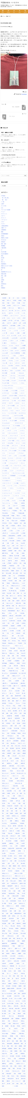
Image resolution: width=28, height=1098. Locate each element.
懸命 (9, 700)
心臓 (23, 680)
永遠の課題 (9, 790)
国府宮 (18, 600)
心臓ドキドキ (16, 685)
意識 (12, 695)
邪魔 (10, 1023)
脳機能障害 (13, 943)
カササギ (4, 403)
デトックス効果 (12, 450)
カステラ (11, 403)
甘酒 (7, 828)
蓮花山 (3, 981)
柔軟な (19, 750)
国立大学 (24, 600)
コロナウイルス (5, 415)
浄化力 (14, 803)
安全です (4, 650)
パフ (11, 465)
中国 (8, 520)
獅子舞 (14, 825)
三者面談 (23, 505)
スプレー (4, 440)
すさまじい (4, 345)
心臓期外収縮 (5, 688)
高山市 (3, 1076)
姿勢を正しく (5, 635)
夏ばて (18, 610)
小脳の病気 (3, 247)
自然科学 (4, 963)
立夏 (14, 898)
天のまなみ (3, 239)
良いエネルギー (22, 966)
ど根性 (23, 353)
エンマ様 (14, 400)
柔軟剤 (24, 750)
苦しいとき (4, 976)
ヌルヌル (4, 458)
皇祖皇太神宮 (19, 848)
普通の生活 (12, 738)
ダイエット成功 (5, 445)
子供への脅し (22, 638)
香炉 (24, 1068)
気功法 (3, 780)
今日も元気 (4, 540)
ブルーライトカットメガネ (18, 473)
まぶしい (4, 365)
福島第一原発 (23, 883)
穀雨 (24, 890)
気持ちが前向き (20, 780)
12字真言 (3, 195)
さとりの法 (4, 205)
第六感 (10, 903)
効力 (25, 573)
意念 (7, 695)
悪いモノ (12, 693)
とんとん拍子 (5, 353)
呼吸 (18, 593)
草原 (22, 976)
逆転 (14, 1013)
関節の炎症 (4, 1036)
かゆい (24, 325)
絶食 (7, 913)
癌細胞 (15, 840)
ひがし (17, 358)
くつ (10, 330)
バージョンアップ (13, 463)
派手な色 (18, 800)
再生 (18, 565)
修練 (15, 550)
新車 (16, 725)
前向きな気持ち (5, 570)
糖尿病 (17, 906)
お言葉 (24, 323)
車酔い (9, 1011)
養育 (14, 1068)
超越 (25, 998)
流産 (24, 800)
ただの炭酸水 (14, 348)
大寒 (8, 623)
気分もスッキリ (5, 775)
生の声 (16, 828)
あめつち (11, 313)
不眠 (3, 518)
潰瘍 (24, 810)
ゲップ (23, 410)
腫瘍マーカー (21, 946)
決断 (24, 790)
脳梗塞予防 (4, 943)
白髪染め (4, 848)
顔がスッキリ (5, 1056)
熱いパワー (4, 820)
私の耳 (17, 888)
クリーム (16, 408)
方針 (20, 725)
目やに (15, 855)
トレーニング (12, 453)
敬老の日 (10, 718)
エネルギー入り (22, 395)
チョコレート (14, 448)
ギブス (3, 408)
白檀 (16, 845)
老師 (9, 923)
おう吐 (3, 318)
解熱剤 (3, 988)
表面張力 (15, 983)
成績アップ (18, 700)
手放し (14, 705)
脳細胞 (22, 943)
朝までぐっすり (21, 743)
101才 (24, 303)
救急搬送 (17, 715)
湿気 (12, 810)
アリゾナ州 (12, 378)
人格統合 (4, 535)
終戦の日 (22, 908)
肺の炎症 (16, 931)
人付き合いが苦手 (15, 533)
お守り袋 (10, 320)
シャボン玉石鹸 (5, 428)
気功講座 (11, 780)
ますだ (23, 363)
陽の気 (3, 1041)
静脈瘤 (20, 1046)
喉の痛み (9, 598)
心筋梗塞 (17, 680)
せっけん (11, 345)
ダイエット (3, 217)
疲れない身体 (5, 835)
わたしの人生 (22, 375)
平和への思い (11, 668)
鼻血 (22, 1083)
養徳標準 (4, 1068)
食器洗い (11, 1063)
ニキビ (15, 455)
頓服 (11, 1051)
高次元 (12, 1076)
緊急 (25, 913)
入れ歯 (3, 563)
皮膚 (25, 848)
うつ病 (2, 201)
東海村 (3, 750)
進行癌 (3, 1016)
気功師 (16, 778)
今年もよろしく (21, 538)
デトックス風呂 (22, 450)
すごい (22, 343)
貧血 (24, 996)
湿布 (8, 810)
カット (23, 403)
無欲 (3, 815)
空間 (8, 895)
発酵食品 (11, 843)
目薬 (25, 855)
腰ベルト (11, 948)
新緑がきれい (5, 725)
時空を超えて (11, 735)
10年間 (14, 300)
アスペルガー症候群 (5, 209)
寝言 (18, 655)
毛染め (11, 770)
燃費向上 (17, 820)
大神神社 (23, 623)
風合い (8, 1061)
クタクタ (10, 408)
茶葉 (14, 976)
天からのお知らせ (13, 628)
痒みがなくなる (13, 838)
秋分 (10, 890)
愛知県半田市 (18, 695)
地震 (3, 605)
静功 (2, 285)
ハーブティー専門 (22, 460)
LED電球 (4, 308)
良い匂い (12, 968)
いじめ (23, 313)
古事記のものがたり (15, 585)
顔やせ (3, 1058)
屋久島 (23, 663)
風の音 (3, 1061)
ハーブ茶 (4, 463)
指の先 (9, 710)
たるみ (11, 350)
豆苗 (3, 996)
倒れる (20, 550)
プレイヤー (4, 475)
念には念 (4, 690)
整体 (24, 718)
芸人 (24, 971)
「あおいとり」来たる (7, 147)
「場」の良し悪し (5, 197)
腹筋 (7, 951)
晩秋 (23, 735)
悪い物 (23, 693)
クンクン (23, 408)
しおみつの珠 (23, 338)
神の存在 (10, 870)
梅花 (14, 753)
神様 (24, 870)
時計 (18, 735)
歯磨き (16, 763)
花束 (15, 971)
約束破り (23, 906)
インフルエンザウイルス (7, 385)
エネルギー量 (16, 398)
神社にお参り (13, 880)
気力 (23, 775)
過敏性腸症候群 (5, 1018)
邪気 (9, 1021)
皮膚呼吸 (13, 850)
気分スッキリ (16, 775)
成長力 (24, 700)
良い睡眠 (4, 971)
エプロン (23, 398)
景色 (2, 255)
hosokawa (24, 94)
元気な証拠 (23, 558)
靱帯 (25, 1046)
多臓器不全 (4, 615)
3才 (13, 298)
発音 (17, 843)
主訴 (21, 523)
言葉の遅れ (18, 988)
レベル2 (4, 498)
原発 (20, 580)
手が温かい (11, 703)
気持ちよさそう (5, 785)
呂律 (14, 593)
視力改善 (8, 986)
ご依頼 (17, 333)
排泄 (21, 713)
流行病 (3, 803)
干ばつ (3, 668)
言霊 (25, 988)
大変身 (24, 620)
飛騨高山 (4, 1063)
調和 (15, 993)
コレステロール (22, 413)
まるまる (17, 365)
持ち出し (4, 710)
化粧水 (9, 578)
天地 (3, 633)
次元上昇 (14, 755)
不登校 (24, 515)
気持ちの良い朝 (18, 783)
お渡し (3, 323)
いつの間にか (5, 315)
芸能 (3, 973)
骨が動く (8, 1071)
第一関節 (4, 903)
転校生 (23, 1011)
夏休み (3, 613)
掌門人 (15, 713)
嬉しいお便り (21, 635)
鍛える (3, 1028)
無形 (21, 813)
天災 (8, 633)
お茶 (20, 323)
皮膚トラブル (5, 850)
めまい (11, 370)
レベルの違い (21, 498)
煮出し (16, 818)
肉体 (24, 926)
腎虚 (14, 946)
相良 (11, 860)
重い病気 (13, 1026)
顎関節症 (3, 287)
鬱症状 (8, 1081)
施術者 (3, 728)
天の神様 (12, 630)
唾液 (25, 595)
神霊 (25, 880)
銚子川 (23, 1026)
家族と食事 (22, 650)
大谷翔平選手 (5, 625)
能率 (10, 938)
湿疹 (16, 810)
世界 (3, 520)
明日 (8, 733)
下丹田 (23, 508)
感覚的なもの (15, 698)
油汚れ (13, 793)
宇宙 (25, 643)
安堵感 (10, 650)
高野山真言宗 (11, 1078)
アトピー (3, 211)
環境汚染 (3, 267)
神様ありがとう (5, 873)
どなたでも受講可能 (15, 353)
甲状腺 (3, 833)
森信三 (19, 753)
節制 (3, 906)
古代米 (23, 585)
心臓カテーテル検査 (6, 685)
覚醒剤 (20, 986)
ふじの (16, 360)
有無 (8, 743)
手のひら (18, 703)
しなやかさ (4, 340)
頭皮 (25, 1051)
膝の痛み (12, 951)
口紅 (8, 585)
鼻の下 (3, 1083)
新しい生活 (12, 720)
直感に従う (9, 858)
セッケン (24, 440)
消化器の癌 (9, 805)
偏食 (25, 550)
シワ (3, 430)
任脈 (8, 543)
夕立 (16, 613)
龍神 (3, 1086)
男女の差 (10, 833)
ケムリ (12, 410)
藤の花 (23, 981)
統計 (3, 913)
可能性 (11, 588)
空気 (3, 895)
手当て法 (8, 705)
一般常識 (23, 503)
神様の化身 (14, 878)
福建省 (3, 885)
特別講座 (22, 823)
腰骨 (24, 948)
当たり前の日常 (22, 673)
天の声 (22, 628)
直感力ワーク (5, 860)
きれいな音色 (22, 328)
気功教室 (23, 778)
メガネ (3, 485)
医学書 (15, 578)
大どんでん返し (20, 618)
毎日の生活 (14, 768)
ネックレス (10, 458)
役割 (8, 675)
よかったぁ (12, 375)
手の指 (23, 703)
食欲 (11, 1066)
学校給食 (4, 643)
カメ (18, 405)
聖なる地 (13, 926)
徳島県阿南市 (5, 678)
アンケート (14, 383)
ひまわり (4, 360)
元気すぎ (4, 558)
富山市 (3, 655)
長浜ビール (15, 1031)
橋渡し (3, 755)
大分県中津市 (12, 620)
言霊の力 (4, 991)
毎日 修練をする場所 (7, 132)
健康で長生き (5, 553)
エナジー (23, 393)
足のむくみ (11, 1001)
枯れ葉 (13, 750)
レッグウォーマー (6, 495)
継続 (11, 913)
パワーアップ (15, 468)
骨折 (3, 1073)
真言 (9, 863)
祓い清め (20, 868)
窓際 (10, 898)
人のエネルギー (21, 528)
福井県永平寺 (14, 883)
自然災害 (23, 961)
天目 (13, 633)
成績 (13, 700)
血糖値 (9, 983)
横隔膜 (24, 753)
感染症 (8, 698)
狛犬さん (4, 825)
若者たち (16, 973)
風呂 (13, 1061)
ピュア (11, 470)
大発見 (17, 623)
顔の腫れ (24, 1056)
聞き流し (19, 926)
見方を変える (23, 983)
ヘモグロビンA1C (6, 478)
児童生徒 (23, 560)
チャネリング (5, 448)
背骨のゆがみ (11, 936)
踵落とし (10, 1006)
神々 (25, 868)
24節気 (19, 300)
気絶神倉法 (3, 263)
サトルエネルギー (6, 423)
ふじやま (23, 360)
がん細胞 (4, 328)
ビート (23, 468)
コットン (4, 413)
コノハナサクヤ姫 (12, 413)
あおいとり (4, 310)
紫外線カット (13, 908)
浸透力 (3, 805)
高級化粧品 (23, 1076)
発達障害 (4, 843)
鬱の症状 (23, 1078)
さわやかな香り (5, 338)
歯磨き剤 (23, 763)
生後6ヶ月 (11, 830)
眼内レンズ (4, 865)
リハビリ (19, 490)
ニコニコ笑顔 (22, 455)
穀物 (19, 890)
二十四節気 (12, 525)
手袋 (3, 708)
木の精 (3, 745)
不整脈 (12, 515)
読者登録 (22, 991)
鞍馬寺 (15, 1048)
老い (19, 921)
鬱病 (3, 1081)
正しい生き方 (22, 755)
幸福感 (3, 670)
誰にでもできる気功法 (7, 993)
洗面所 (11, 800)
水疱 (3, 790)
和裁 (7, 595)
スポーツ (3, 215)
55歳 (8, 303)
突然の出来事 (15, 895)
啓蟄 (3, 598)
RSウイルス (11, 308)
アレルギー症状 (5, 383)
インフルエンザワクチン (7, 388)
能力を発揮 (4, 938)
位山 (17, 543)
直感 (3, 858)
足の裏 (16, 1003)
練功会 (13, 916)
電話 (22, 1043)
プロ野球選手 (13, 475)
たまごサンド (5, 350)
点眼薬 (16, 813)
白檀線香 (23, 845)
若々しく (9, 973)
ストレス (23, 433)
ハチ (25, 458)
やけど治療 (4, 373)
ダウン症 (23, 445)
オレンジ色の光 (21, 400)
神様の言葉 (3, 273)
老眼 (13, 923)
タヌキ (23, 443)
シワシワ (9, 430)
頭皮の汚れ (4, 1053)
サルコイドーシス (6, 425)
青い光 (3, 1046)
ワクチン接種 (22, 500)
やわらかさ (21, 373)
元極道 (23, 555)
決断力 (3, 793)
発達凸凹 (23, 840)
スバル (3, 438)
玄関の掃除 (20, 825)
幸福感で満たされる (13, 670)
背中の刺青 (23, 933)
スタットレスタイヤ (12, 433)
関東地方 (14, 1033)
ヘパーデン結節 (21, 475)
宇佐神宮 (20, 643)
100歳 (18, 303)
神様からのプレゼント (7, 875)
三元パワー (15, 505)
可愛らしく (4, 588)
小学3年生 (19, 658)
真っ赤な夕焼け (22, 860)
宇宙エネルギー (21, 648)
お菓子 (2, 203)
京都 (3, 528)
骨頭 (15, 1073)
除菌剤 (9, 1038)
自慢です (10, 961)
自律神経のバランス (21, 958)
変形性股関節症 (11, 610)
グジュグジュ (5, 410)
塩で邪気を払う (10, 608)
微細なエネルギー (16, 675)
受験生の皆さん (15, 583)
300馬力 (9, 305)
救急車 (23, 715)
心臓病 (12, 688)
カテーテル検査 (11, 405)
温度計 (20, 808)
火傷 (7, 813)
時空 (3, 735)
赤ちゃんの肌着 (17, 998)
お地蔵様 (4, 320)
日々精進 (10, 728)
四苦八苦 (4, 600)
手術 (24, 705)
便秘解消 (4, 550)
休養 (13, 543)
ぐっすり (23, 330)
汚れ (15, 790)
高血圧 (3, 1078)
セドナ (3, 443)
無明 (25, 813)
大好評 (3, 623)
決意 (20, 790)
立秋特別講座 (13, 901)
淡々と (3, 808)
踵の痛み (4, 1006)
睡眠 (10, 865)
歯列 (3, 763)
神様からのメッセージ (20, 875)
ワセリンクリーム (6, 503)
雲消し (3, 1043)
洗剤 (3, 795)
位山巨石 (23, 543)
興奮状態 (12, 966)
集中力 (8, 1041)
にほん (14, 355)
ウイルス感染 (14, 390)
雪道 (25, 1041)
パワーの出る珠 (5, 468)
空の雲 (23, 893)
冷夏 (9, 568)
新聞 (11, 725)
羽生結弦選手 (5, 921)
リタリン (12, 488)
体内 (13, 545)
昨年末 (24, 733)
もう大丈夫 (17, 370)
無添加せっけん (15, 815)
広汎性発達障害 (13, 673)
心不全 (24, 678)
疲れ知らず (13, 835)
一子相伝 (15, 503)
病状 (7, 838)
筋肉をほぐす (22, 903)
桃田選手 (9, 753)
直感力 (15, 858)
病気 (3, 838)
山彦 (10, 665)
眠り (14, 863)
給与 (24, 911)
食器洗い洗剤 (5, 1066)
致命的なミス (5, 966)
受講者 (8, 583)
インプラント (20, 388)
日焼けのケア (5, 730)
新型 (18, 720)
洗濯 (14, 795)
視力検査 (14, 986)
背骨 (3, 936)
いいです (17, 313)
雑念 (13, 1041)
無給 (3, 818)
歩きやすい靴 (5, 760)
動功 (10, 575)
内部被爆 (4, 565)
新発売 (23, 723)
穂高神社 (4, 893)
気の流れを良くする (21, 773)
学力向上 (14, 640)
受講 (3, 583)
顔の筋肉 (18, 1056)
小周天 (13, 658)
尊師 (3, 658)
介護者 (24, 540)
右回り (17, 588)
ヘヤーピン (18, 478)
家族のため (4, 653)
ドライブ (4, 455)
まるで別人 (10, 365)
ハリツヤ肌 (4, 460)
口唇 (3, 585)
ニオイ (10, 455)
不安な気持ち (5, 513)
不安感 (13, 513)
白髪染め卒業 (11, 848)
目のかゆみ (12, 853)
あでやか (24, 310)
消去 (22, 805)
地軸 (24, 603)
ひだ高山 (23, 358)
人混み (24, 535)
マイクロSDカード (6, 480)
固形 (13, 600)
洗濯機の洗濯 (14, 798)
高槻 (8, 1076)
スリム (17, 440)
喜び (21, 598)
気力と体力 (4, 778)
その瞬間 (24, 345)
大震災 (3, 628)
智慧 (3, 740)
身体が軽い (16, 1006)
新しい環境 (4, 720)
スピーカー (22, 438)
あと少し (4, 313)
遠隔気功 (24, 1018)
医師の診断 (22, 578)
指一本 (20, 710)
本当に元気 (17, 745)
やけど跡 (13, 373)
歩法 (2, 259)
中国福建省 (22, 520)
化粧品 (2, 235)
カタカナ (17, 403)
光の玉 (3, 560)
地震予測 (8, 605)
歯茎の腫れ (11, 765)
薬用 (9, 981)
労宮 (21, 573)
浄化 (9, 803)
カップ (3, 405)
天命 (24, 630)
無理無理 (23, 815)
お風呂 (18, 325)
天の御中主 (4, 630)
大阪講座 (13, 625)
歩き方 (12, 760)
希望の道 (23, 665)
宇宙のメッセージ (19, 645)
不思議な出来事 (5, 515)
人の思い (11, 530)
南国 (16, 580)
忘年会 (18, 688)
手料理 (19, 705)
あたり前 (11, 310)
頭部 (11, 1053)
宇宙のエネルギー (6, 645)
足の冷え (18, 1001)
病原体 (23, 835)
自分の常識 (4, 956)
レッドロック (16, 495)
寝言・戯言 (3, 243)
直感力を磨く (22, 858)
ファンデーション (21, 470)
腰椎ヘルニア (18, 948)
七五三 (3, 505)
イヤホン (23, 383)
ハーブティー (12, 460)
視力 (3, 986)
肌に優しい (4, 928)
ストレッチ (4, 435)
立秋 (7, 901)
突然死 (23, 895)
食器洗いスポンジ (21, 1063)
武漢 (11, 758)
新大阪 (23, 720)
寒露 (9, 655)
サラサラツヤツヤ (19, 423)
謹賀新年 (24, 993)
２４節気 (16, 1086)
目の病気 (10, 855)
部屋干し (23, 1023)
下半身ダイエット (6, 510)
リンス (23, 493)
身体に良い (4, 1008)
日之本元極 (3, 251)
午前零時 (4, 580)
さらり (24, 335)
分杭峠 (13, 568)
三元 (9, 505)
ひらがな (11, 360)
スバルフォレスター (12, 438)
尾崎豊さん (12, 663)
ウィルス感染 (5, 390)
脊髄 (14, 938)
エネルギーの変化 (13, 395)
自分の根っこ (22, 956)
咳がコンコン (13, 595)
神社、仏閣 (3, 275)
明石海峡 (13, 733)
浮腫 (19, 803)
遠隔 (12, 1018)
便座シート (23, 548)
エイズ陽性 (14, 393)
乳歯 (3, 525)
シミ (24, 425)
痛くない (21, 838)
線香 (9, 916)
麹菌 (24, 1081)
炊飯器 (11, 813)
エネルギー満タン (6, 398)
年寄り (17, 668)
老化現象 (4, 923)
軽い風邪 (4, 1013)
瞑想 (19, 865)
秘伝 (15, 890)
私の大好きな (5, 888)
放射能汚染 (9, 715)
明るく (3, 733)
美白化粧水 (11, 918)
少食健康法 (16, 660)
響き (20, 1048)
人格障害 (19, 535)
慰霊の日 (4, 700)
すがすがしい (14, 343)
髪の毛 (17, 1078)
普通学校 (19, 738)
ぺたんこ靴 (4, 363)
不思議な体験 (21, 513)
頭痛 (21, 1051)
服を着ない (13, 743)
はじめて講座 (5, 358)
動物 (2, 231)
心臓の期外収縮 (14, 683)
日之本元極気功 (4, 253)
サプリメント (4, 213)
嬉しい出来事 (5, 638)
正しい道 (4, 758)
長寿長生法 (3, 283)
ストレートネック (14, 435)
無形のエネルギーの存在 (6, 265)
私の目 (12, 888)
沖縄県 (8, 793)
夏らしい (24, 610)
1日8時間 (4, 298)
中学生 (10, 523)
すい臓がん (22, 340)
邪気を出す (15, 1021)
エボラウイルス (5, 400)
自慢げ (3, 961)
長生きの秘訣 (5, 1033)
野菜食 (18, 1026)
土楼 (3, 603)
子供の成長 (13, 638)
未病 (12, 745)
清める (11, 808)
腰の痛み (4, 948)
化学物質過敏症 (4, 233)
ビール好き (4, 470)
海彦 (24, 803)
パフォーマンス (17, 465)
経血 (20, 911)
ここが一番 (4, 333)
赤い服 (10, 998)
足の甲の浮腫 (10, 1003)
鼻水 (13, 1083)
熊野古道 (23, 818)
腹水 (3, 951)
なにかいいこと (5, 355)
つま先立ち (23, 350)
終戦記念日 (4, 911)
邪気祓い (4, 1023)
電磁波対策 (16, 1043)
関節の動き (21, 1033)
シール (15, 430)
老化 (24, 921)
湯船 (3, 810)
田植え (23, 830)
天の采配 (18, 630)
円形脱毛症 (11, 565)
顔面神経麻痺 (22, 1058)
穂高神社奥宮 (12, 893)
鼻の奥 (8, 1083)
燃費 (11, 820)
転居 (19, 1011)
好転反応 (3, 241)
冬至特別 (4, 568)
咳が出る (20, 595)
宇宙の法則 (4, 648)
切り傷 (19, 568)
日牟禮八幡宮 (14, 730)
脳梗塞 (23, 941)
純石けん (4, 908)
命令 (25, 593)
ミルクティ (23, 483)
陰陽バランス (22, 1038)
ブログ (9, 16)
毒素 (25, 768)
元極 (17, 553)
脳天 (18, 941)
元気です (10, 558)
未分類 (2, 257)
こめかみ (12, 333)
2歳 (9, 298)
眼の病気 (23, 863)
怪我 (24, 690)
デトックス (4, 450)
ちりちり (17, 350)
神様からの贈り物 (6, 878)
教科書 (3, 718)
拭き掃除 (24, 708)
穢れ (18, 893)
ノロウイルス (18, 458)
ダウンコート (15, 445)
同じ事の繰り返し (13, 590)
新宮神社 (8, 723)
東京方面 (18, 748)
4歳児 (3, 300)
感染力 (3, 698)
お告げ (24, 318)
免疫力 (16, 560)
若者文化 (23, 973)
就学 (24, 660)
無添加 (8, 815)
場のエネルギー (22, 605)
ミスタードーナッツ (6, 483)
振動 (7, 713)
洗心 (9, 795)
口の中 (23, 583)
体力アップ (23, 545)
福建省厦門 (10, 885)
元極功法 (4, 555)
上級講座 (10, 508)
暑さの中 (9, 740)
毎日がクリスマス (6, 768)
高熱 (18, 1076)
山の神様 (4, 665)
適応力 (3, 1021)
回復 (9, 600)
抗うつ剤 (8, 708)
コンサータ (4, 420)
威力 (13, 635)
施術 (24, 725)
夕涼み (10, 613)
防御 (17, 1036)
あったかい (17, 310)
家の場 (15, 650)
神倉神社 (17, 870)
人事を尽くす (5, 533)
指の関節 (15, 710)
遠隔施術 (17, 1018)
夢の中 (3, 618)
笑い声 (24, 901)
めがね (22, 368)
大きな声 (11, 618)
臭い (24, 963)
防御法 (3, 1038)
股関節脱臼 (23, 928)
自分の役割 (12, 956)
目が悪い (4, 853)
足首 (22, 1003)
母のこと (3, 261)
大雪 (24, 625)
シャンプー (14, 428)
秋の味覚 (4, 890)
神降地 (20, 880)
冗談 (24, 565)
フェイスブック (5, 473)
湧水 (25, 808)
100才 (13, 303)
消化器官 (16, 805)
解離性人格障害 (10, 988)
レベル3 (11, 498)
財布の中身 (16, 996)
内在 (21, 563)
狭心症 (9, 825)
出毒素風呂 (3, 229)
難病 (21, 1041)
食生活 (20, 1066)
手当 (3, 705)
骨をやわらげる (15, 1071)
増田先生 (24, 608)
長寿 (23, 1028)
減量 (16, 808)
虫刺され (4, 983)
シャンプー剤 (22, 428)
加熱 (25, 570)
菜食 (9, 978)
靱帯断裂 (10, 1048)
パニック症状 (5, 465)
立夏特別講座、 (21, 898)
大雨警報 (19, 625)
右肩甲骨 (4, 590)
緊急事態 (4, 916)
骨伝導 (23, 1071)
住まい (8, 545)
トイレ (3, 453)
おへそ (13, 318)
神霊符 (3, 883)
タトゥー (18, 443)
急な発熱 (17, 690)
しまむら (12, 340)
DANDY (23, 305)
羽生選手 (13, 921)
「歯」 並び (4, 199)
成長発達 (4, 703)
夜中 (25, 615)
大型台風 (19, 620)
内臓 (25, 563)
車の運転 (4, 1011)
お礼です (9, 323)
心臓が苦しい (5, 683)
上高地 (16, 508)
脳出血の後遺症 (11, 941)
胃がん (23, 931)
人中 (24, 530)
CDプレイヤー (16, 305)
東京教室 (12, 748)
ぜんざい (17, 345)
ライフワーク (23, 485)
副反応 (17, 570)
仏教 (3, 543)
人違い (3, 538)
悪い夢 (17, 693)
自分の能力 (12, 958)
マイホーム (19, 480)
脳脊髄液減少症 (5, 946)
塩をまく (18, 608)
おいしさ (23, 315)
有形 (3, 743)
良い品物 (18, 968)
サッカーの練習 (13, 420)
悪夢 (3, 695)
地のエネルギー (10, 603)
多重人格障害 (18, 615)
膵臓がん (14, 953)
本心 (3, 748)
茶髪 (18, 976)
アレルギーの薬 (22, 380)
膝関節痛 (24, 951)
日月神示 (23, 728)
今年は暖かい (11, 538)
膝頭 (3, 953)
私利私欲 (23, 888)
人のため (14, 528)
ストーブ (23, 435)
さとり (3, 335)
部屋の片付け (16, 1023)
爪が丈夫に (4, 823)
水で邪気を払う (5, 788)
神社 (7, 880)
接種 (25, 713)
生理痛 (18, 830)
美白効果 (4, 918)
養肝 (9, 1068)
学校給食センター (12, 643)
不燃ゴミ (18, 515)
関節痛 (11, 1036)
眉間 (15, 860)
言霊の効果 (12, 991)
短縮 (9, 868)
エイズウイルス (5, 393)
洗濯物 (22, 798)
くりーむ (16, 330)
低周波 (3, 545)
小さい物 (8, 658)
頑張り (24, 1048)
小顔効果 (9, 660)
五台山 (24, 525)
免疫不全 (10, 560)
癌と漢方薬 (8, 840)
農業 (2, 281)
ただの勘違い (5, 348)
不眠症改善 (8, 518)
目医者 (20, 855)
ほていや (17, 363)
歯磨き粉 (4, 765)
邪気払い (23, 1021)
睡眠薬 (14, 865)
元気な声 (16, 558)
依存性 (9, 548)
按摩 (3, 713)
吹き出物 (9, 593)
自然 (2, 277)
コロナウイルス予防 (18, 415)
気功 (11, 778)
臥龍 (24, 953)
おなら (8, 318)
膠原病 (7, 953)
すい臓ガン (4, 343)
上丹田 (3, 508)
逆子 (10, 1013)
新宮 (3, 723)
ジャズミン (22, 430)
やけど (24, 370)
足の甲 (3, 1003)
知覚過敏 (4, 868)
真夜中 (3, 863)
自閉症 (2, 279)
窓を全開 (4, 898)
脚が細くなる (20, 938)
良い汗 (23, 968)
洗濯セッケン (21, 795)
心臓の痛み (22, 683)
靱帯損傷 (4, 1048)
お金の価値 (12, 325)
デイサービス (22, 448)
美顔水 (23, 918)
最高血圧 (23, 740)
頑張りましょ (5, 1051)
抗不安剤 (14, 708)
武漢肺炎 (17, 758)
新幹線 (18, 723)
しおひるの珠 (14, 338)
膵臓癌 (19, 953)
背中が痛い (15, 933)
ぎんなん (4, 330)
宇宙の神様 (12, 648)
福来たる (17, 885)
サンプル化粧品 (16, 425)
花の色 (9, 971)
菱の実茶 (23, 978)
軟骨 (15, 1011)
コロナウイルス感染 (6, 418)
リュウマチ (17, 493)
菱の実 (17, 978)
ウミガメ (23, 390)
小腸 (3, 660)
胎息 (23, 936)
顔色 (15, 1058)
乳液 (7, 525)
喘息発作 (15, 598)
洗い (25, 793)
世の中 (24, 518)
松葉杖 (8, 750)
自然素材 (11, 963)
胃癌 (10, 933)
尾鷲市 (18, 663)
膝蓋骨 (18, 951)
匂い (14, 575)
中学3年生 (4, 523)
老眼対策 (19, 923)
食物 (15, 1066)
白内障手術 (4, 845)
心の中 (14, 678)
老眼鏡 (24, 923)
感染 (24, 695)
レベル (23, 495)
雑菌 (17, 1041)
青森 (8, 1046)
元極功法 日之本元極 (14, 555)
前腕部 (12, 570)
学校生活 (24, 640)
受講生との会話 (4, 237)
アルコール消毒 (5, 380)
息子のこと (4, 693)
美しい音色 (23, 916)
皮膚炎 (19, 850)
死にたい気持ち (21, 765)
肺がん (9, 931)
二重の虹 (19, 525)
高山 (24, 1073)
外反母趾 (22, 613)
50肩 (3, 303)
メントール (9, 485)
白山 (11, 845)
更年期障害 (15, 740)
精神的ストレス (10, 906)
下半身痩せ (14, 510)
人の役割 (4, 530)
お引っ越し (16, 320)
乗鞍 (25, 523)
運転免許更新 (21, 1016)
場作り (3, 608)
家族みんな (12, 653)
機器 (9, 755)
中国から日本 (14, 520)
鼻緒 (17, 1083)
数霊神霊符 (17, 718)
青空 (12, 1046)
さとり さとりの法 (11, 335)
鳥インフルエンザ (16, 1081)
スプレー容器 (11, 440)
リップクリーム (20, 488)
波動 (21, 793)
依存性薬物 (15, 548)
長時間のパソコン (6, 1031)
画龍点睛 (17, 833)
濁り (3, 813)
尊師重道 (3, 245)
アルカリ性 (21, 378)
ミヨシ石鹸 (15, 483)
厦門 (24, 580)
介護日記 (18, 540)
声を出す (4, 610)
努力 (3, 573)
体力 (18, 545)
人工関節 (23, 533)
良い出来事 (4, 968)
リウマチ (4, 488)
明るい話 (23, 730)
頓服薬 (15, 1051)
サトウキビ (22, 420)
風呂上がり (18, 1061)
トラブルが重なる (6, 162)
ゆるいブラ (4, 375)
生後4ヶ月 (4, 830)
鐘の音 (15, 1028)
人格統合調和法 (4, 225)
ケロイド (18, 410)
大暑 (13, 623)
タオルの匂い (11, 443)
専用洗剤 (23, 655)
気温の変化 (15, 785)
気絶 (23, 785)
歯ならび (23, 760)
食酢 (25, 1066)
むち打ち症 (14, 368)
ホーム (3, 16)
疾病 (19, 835)
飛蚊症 (24, 1061)
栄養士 (3, 753)
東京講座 (24, 748)
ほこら (11, 363)
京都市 (8, 528)
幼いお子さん (5, 673)
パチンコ (23, 463)
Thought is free (22, 1094)
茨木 (10, 976)
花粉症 (19, 971)
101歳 (3, 305)
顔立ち (9, 1058)
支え (3, 715)
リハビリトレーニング (7, 493)
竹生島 (19, 901)
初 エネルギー (5, 140)
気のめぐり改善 (20, 770)
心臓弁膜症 (23, 685)
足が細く (4, 1001)
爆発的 (23, 820)
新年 (14, 723)
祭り (8, 883)
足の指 (23, 1001)
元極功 (23, 553)
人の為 (17, 530)
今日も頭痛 (11, 540)
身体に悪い (23, 1006)
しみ (17, 340)
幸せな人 (23, 668)
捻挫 (11, 713)
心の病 (19, 678)
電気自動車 (9, 1043)
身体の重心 (17, 1008)
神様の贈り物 (23, 878)
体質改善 (4, 548)
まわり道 (24, 365)
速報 (24, 1013)
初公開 (24, 568)
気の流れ (13, 773)
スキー (3, 433)
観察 (25, 986)
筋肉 (15, 903)
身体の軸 (11, 1008)
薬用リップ (15, 981)
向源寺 (3, 593)
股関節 (16, 928)
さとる (19, 335)
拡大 (19, 708)
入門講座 (9, 563)
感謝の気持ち (23, 698)
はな (2, 207)
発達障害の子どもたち (6, 271)
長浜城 (23, 1031)
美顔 (18, 918)
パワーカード (4, 219)
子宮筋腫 (4, 640)
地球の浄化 (18, 603)
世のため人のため (17, 518)
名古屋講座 (22, 590)
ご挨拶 (23, 333)
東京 (7, 748)
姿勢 (24, 633)
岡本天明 (16, 665)
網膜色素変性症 (18, 913)
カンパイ (23, 405)
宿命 (18, 653)
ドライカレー (21, 453)
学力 (9, 640)
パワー (24, 465)
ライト (15, 485)
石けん (13, 868)
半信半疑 (10, 580)
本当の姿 (24, 745)
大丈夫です (4, 620)
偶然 (12, 553)
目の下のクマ (21, 853)
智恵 (24, 738)
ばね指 (12, 358)
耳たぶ (6, 926)
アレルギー (13, 380)
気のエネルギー (5, 773)
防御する (23, 1036)
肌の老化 (11, 928)
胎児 (18, 936)
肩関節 (3, 931)
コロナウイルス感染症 (19, 418)
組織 (11, 911)
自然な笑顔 (16, 961)
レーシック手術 (5, 500)
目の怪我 (4, 855)
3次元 (18, 298)
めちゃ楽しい (5, 370)
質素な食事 (4, 998)
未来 (8, 745)
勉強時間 (4, 575)
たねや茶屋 (22, 348)
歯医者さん (9, 763)
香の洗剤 (19, 1068)
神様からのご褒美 (18, 873)
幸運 (23, 670)
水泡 (18, 788)
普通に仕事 (4, 738)
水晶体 (13, 788)
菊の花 (3, 978)
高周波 (19, 1073)
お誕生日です (5, 325)
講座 (19, 993)
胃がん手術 (4, 933)
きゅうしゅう (12, 328)
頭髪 (16, 1053)
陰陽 (15, 1038)
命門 (3, 595)
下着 (20, 510)
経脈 (15, 911)
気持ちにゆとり (5, 783)
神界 (3, 880)
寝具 (13, 655)
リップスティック (6, 490)
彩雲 (3, 675)
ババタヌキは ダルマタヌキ (8, 155)
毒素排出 (4, 770)
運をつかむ (11, 1016)
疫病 (24, 833)
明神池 (19, 733)
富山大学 (23, 653)
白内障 (23, 843)
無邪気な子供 (10, 818)
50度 (24, 300)
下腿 (25, 510)
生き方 (11, 828)
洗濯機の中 (4, 798)
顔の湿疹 (12, 1056)
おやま (19, 318)
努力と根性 (15, 573)
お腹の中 (15, 323)
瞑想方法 (24, 865)
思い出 (10, 690)
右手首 (23, 588)
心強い (3, 680)
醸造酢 (6, 1026)
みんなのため (5, 368)
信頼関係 (10, 550)
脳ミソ (3, 941)
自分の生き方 (5, 958)
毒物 (20, 768)
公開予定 (15, 563)
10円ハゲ (9, 300)
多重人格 (11, 615)
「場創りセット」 (21, 308)
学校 (19, 640)
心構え (10, 680)
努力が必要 (8, 573)
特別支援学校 (14, 823)
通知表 (19, 1013)
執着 (13, 605)
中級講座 (16, 523)
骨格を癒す (8, 1073)
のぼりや (22, 355)
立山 (3, 901)
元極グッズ (3, 227)
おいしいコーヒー (15, 315)
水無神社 (23, 788)
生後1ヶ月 (23, 828)
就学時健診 (4, 663)
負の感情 (9, 996)
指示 (25, 710)
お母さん (24, 320)
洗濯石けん (4, 800)
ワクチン (3, 223)
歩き (23, 758)
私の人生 (23, 885)
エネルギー (4, 395)
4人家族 (23, 298)
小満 (25, 658)
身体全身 (24, 1008)
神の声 (3, 870)
